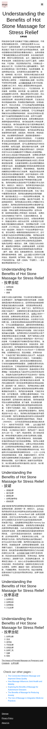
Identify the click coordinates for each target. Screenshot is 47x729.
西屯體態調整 (20, 166)
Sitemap (5, 714)
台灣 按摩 (15, 663)
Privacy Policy (7, 718)
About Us (5, 723)
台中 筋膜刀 (10, 350)
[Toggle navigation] (42, 4)
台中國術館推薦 (25, 83)
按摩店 (34, 314)
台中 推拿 (37, 425)
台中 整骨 (28, 255)
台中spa (40, 509)
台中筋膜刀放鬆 (23, 553)
